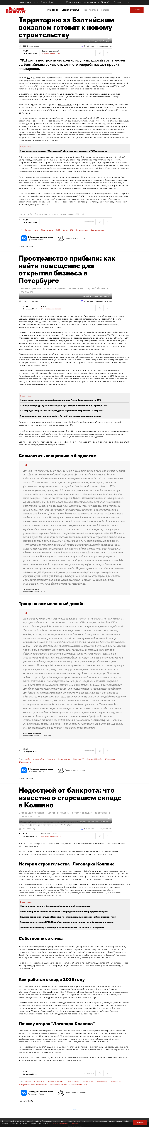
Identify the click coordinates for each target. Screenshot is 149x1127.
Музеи (36, 230)
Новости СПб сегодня (94, 759)
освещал (38, 851)
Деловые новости (97, 230)
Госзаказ (28, 230)
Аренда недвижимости (58, 1084)
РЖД (51, 99)
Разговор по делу (38, 759)
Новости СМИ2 (26, 246)
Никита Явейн (65, 104)
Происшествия (87, 1081)
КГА (28, 78)
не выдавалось (38, 1060)
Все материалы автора (51, 53)
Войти (137, 10)
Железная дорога (47, 230)
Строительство (82, 230)
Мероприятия (90, 10)
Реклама (104, 10)
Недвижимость (25, 762)
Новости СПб (68, 230)
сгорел (60, 1057)
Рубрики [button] (52, 9)
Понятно (140, 1122)
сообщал (112, 949)
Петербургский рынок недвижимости (33, 1084)
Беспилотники (101, 1081)
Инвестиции (110, 759)
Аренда (27, 759)
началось (47, 1014)
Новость (28, 1081)
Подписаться (75, 2)
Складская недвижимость (78, 1084)
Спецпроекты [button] (71, 9)
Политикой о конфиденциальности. (64, 1123)
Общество (51, 759)
